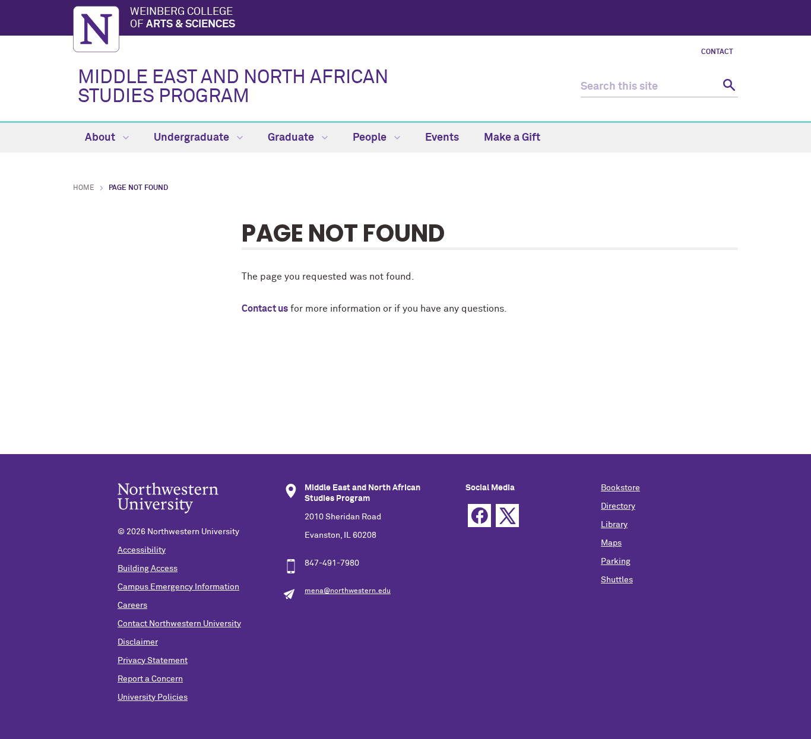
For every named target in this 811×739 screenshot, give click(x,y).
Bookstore (620, 488)
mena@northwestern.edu (348, 591)
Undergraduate (193, 137)
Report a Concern (150, 679)
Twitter (507, 515)
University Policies (153, 697)
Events (442, 137)
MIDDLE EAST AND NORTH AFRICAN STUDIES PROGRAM (233, 87)
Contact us (265, 308)
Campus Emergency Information (178, 587)
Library (614, 525)
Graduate (292, 137)
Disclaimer (138, 642)
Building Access (148, 568)
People (371, 137)
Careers (132, 605)
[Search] (727, 87)
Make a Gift (512, 137)
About (101, 137)
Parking (616, 561)
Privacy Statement (153, 660)
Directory (618, 506)
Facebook (479, 515)
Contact (717, 52)
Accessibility (142, 550)
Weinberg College (182, 18)
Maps (611, 543)
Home (83, 188)
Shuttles (617, 580)
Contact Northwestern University (179, 624)
